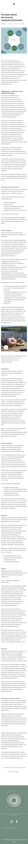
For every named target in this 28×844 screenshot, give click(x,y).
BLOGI (17, 815)
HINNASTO (14, 813)
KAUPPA (19, 813)
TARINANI (12, 815)
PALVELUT (7, 813)
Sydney (14, 841)
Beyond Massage (19, 23)
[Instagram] (11, 822)
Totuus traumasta (13, 771)
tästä (13, 356)
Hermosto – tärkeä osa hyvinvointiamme (14, 767)
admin (4, 23)
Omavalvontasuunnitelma (9, 828)
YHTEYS (24, 813)
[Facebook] (17, 822)
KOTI (3, 813)
